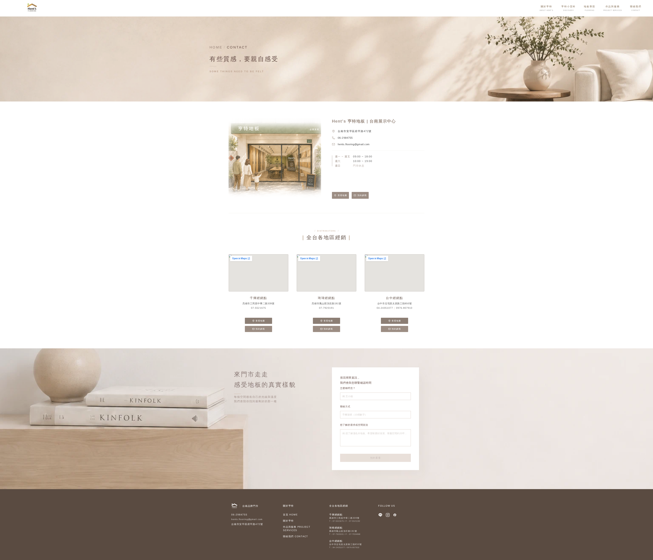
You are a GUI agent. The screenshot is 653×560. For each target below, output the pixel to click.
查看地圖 (342, 195)
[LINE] (380, 515)
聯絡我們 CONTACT (295, 536)
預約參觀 (362, 195)
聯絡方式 (345, 406)
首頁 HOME (290, 514)
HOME (216, 47)
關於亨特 (288, 520)
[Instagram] (388, 515)
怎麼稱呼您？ (347, 388)
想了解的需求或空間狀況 (354, 424)
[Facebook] (395, 515)
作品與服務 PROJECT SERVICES (297, 528)
